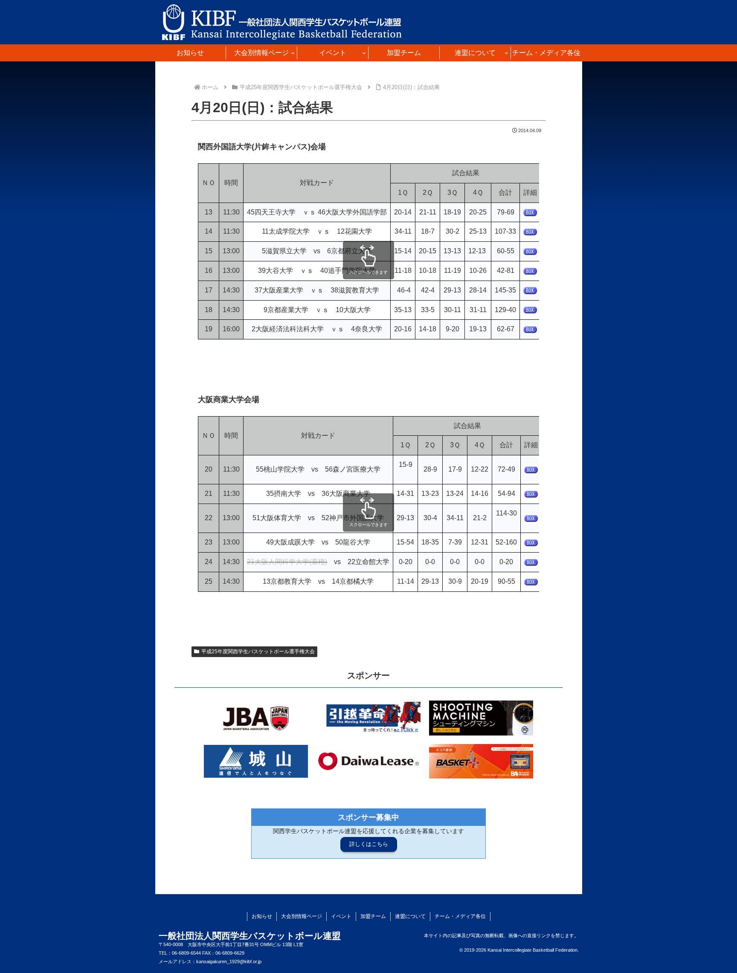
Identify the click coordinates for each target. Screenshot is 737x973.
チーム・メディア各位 (460, 916)
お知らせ (262, 916)
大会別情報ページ (301, 916)
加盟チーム (373, 916)
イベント (341, 916)
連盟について (410, 916)
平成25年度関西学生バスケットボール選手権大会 (258, 651)
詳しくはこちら (368, 844)
